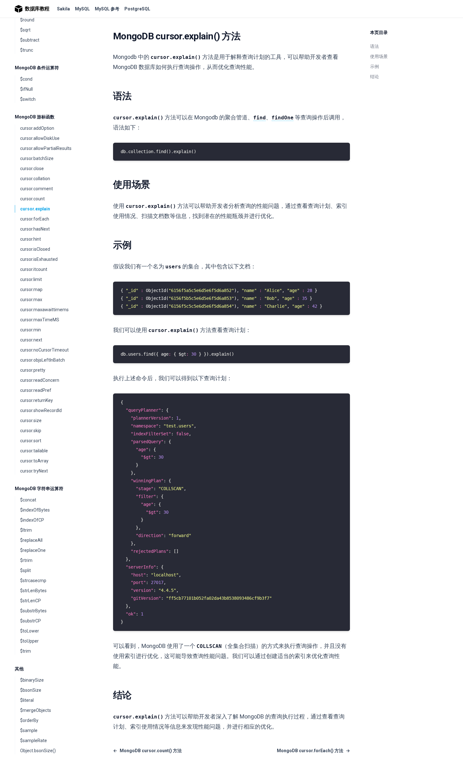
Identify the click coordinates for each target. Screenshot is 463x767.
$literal (27, 700)
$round (27, 19)
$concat (28, 499)
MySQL (82, 8)
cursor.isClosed (35, 249)
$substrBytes (33, 610)
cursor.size (31, 420)
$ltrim (26, 530)
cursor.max (31, 299)
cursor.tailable (34, 450)
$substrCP (30, 620)
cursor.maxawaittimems (44, 309)
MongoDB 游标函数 (34, 116)
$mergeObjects (35, 710)
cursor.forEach (34, 218)
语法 (374, 46)
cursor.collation (35, 178)
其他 (19, 668)
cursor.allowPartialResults (45, 148)
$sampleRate (33, 740)
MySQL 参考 (107, 8)
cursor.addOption (37, 128)
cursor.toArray (34, 460)
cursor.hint (30, 239)
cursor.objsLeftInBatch (42, 360)
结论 (374, 76)
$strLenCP (30, 600)
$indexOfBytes (35, 509)
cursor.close (32, 168)
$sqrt (25, 29)
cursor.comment (36, 188)
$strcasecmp (33, 580)
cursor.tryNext (34, 470)
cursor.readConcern (39, 380)
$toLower (29, 630)
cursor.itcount (33, 269)
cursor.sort (30, 440)
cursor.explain (35, 208)
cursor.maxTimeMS (39, 319)
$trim (25, 651)
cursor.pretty (32, 370)
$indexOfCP (32, 520)
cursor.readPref (35, 390)
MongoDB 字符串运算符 (39, 488)
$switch (28, 99)
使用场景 (379, 56)
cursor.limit (31, 279)
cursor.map (31, 289)
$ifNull (26, 89)
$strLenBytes (33, 590)
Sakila (63, 8)
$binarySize (32, 680)
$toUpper (29, 641)
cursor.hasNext (35, 229)
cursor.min (30, 329)
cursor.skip (30, 430)
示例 (374, 66)
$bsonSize (30, 690)
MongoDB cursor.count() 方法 (147, 750)
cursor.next (31, 339)
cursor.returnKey (36, 400)
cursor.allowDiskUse (40, 138)
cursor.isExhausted (39, 259)
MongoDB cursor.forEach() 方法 (313, 750)
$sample (28, 730)
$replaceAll (31, 540)
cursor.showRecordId (41, 410)
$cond (26, 79)
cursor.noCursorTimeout (44, 349)
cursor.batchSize (37, 158)
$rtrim (26, 560)
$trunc (26, 50)
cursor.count (32, 198)
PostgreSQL (137, 8)
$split (25, 570)
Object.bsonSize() (38, 750)
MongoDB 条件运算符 (37, 67)
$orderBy (29, 720)
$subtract (29, 40)
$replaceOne (33, 550)
